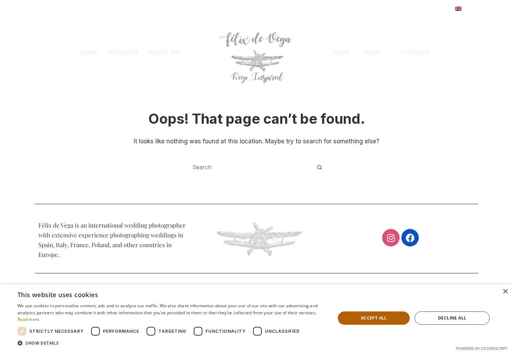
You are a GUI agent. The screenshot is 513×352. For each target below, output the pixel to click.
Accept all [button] (374, 318)
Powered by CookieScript (482, 348)
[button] (468, 8)
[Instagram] (391, 237)
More (372, 52)
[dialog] (256, 318)
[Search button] (319, 167)
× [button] (505, 291)
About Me (164, 52)
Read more (28, 319)
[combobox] (250, 167)
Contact (415, 52)
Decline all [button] (452, 318)
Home (89, 52)
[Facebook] (410, 237)
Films (342, 52)
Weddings (123, 52)
